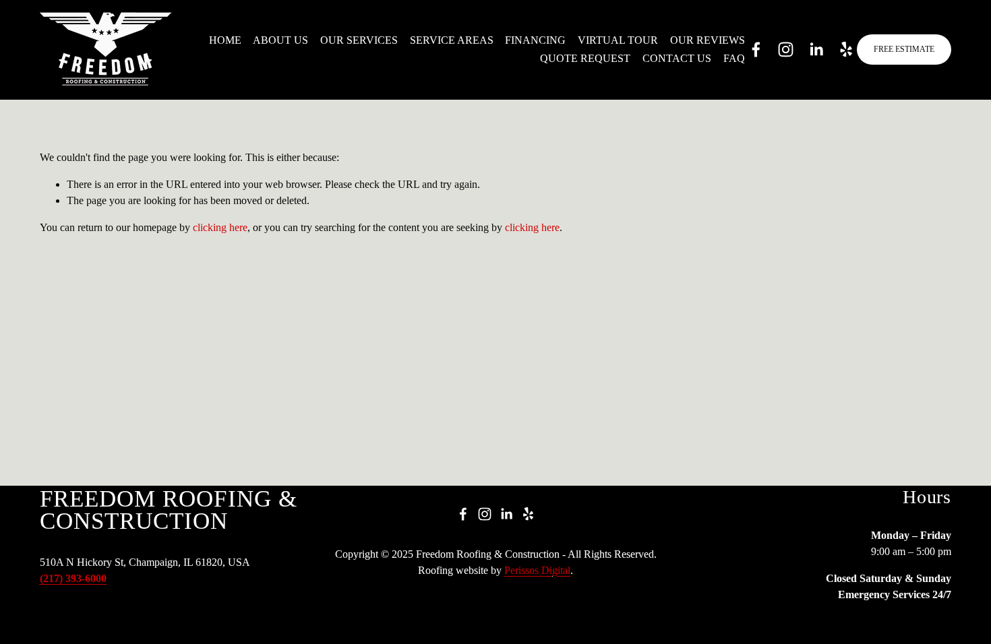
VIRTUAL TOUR (618, 40)
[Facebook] (756, 49)
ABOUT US (280, 40)
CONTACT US (676, 58)
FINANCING (535, 40)
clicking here (220, 227)
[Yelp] (846, 49)
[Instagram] (786, 49)
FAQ (734, 58)
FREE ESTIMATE (904, 49)
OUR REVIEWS (707, 40)
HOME (225, 40)
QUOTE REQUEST (585, 58)
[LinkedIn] (816, 49)
